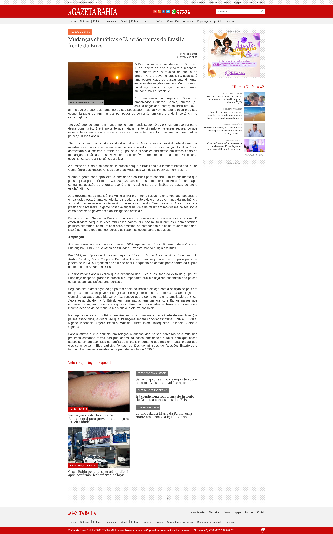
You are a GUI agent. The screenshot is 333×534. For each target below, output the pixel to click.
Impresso (230, 21)
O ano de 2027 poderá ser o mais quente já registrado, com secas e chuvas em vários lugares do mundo (224, 115)
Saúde (159, 21)
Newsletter (214, 2)
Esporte (147, 21)
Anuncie (249, 2)
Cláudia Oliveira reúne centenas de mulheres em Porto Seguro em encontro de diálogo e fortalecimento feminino (224, 147)
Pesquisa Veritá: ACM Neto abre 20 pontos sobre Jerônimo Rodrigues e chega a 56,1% (224, 99)
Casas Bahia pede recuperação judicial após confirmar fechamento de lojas (98, 473)
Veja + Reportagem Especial (89, 363)
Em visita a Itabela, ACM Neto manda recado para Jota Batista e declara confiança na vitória (223, 130)
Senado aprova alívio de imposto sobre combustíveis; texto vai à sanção (166, 381)
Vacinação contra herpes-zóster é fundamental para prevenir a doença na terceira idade (99, 418)
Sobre (227, 2)
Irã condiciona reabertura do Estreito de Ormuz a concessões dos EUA (165, 398)
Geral (124, 21)
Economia (111, 21)
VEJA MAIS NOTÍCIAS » (255, 155)
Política (97, 21)
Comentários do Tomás (180, 21)
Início (73, 21)
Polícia (135, 21)
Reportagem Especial (209, 21)
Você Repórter (198, 2)
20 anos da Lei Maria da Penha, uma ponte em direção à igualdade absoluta (166, 415)
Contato (261, 2)
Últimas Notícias (245, 87)
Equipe (237, 2)
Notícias (84, 21)
